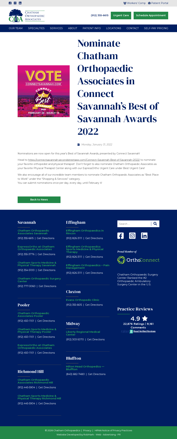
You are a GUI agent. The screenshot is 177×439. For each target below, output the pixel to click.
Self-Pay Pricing (156, 28)
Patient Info (92, 28)
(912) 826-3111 (74, 238)
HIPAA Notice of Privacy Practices (113, 430)
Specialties (36, 28)
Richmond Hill (31, 371)
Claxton (73, 291)
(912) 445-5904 (26, 387)
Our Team (16, 28)
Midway (73, 323)
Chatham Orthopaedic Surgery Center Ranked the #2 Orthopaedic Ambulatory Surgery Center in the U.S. (137, 279)
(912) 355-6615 (99, 15)
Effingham (75, 222)
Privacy (87, 430)
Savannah (27, 222)
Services (56, 28)
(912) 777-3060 (26, 286)
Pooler (24, 305)
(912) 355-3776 (26, 254)
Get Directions (45, 238)
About (72, 28)
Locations (113, 28)
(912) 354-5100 (26, 270)
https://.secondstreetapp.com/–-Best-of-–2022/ (84, 159)
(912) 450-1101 (26, 320)
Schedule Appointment (151, 15)
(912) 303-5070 (75, 339)
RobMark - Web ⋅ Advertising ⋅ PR (102, 434)
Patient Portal (159, 3)
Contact (133, 28)
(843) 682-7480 (75, 374)
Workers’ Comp (136, 3)
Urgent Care (121, 15)
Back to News (39, 199)
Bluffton (73, 358)
